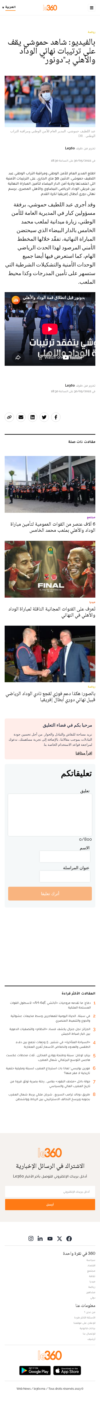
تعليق (85, 790)
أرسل (50, 1204)
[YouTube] (50, 1238)
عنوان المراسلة (76, 867)
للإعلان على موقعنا (84, 1322)
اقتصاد (91, 1265)
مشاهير (91, 1292)
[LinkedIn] (40, 1238)
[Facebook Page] (69, 1238)
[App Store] (67, 1370)
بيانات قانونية (87, 1328)
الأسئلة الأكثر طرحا (84, 1317)
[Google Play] (35, 1370)
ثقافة (92, 1276)
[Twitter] (59, 1238)
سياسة (91, 1260)
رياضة (91, 32)
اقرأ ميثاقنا (84, 753)
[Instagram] (31, 1238)
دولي (92, 1297)
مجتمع (91, 1270)
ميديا (92, 1281)
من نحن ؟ (89, 1312)
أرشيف (91, 1339)
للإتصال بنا (89, 1333)
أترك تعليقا (50, 893)
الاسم (85, 847)
